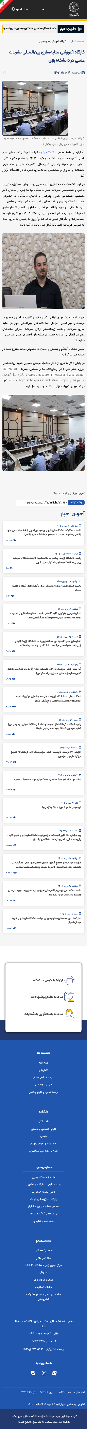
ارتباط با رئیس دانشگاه (48, 980)
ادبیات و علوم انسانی (43, 1077)
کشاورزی (43, 1070)
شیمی (43, 1136)
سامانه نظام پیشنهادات (47, 996)
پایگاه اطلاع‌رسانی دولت (43, 1199)
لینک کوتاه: (76, 502)
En (26, 9)
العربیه (19, 9)
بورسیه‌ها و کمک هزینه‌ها (43, 1214)
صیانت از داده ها (43, 1280)
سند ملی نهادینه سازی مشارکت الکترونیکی (43, 1296)
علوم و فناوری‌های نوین (43, 1143)
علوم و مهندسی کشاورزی (43, 1151)
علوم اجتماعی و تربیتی (43, 1129)
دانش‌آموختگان (43, 1251)
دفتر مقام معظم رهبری (43, 1177)
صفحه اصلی (77, 41)
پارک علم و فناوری (43, 1221)
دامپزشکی (43, 1121)
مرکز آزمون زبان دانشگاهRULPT (43, 1265)
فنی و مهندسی (43, 1085)
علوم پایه (44, 1063)
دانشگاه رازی (48, 152)
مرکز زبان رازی (43, 1258)
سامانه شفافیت (43, 1287)
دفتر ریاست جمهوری (43, 1192)
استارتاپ (43, 1272)
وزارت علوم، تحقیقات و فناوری (44, 1184)
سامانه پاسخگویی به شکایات (43, 1014)
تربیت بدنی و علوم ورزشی (43, 1092)
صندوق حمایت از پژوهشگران (43, 1206)
